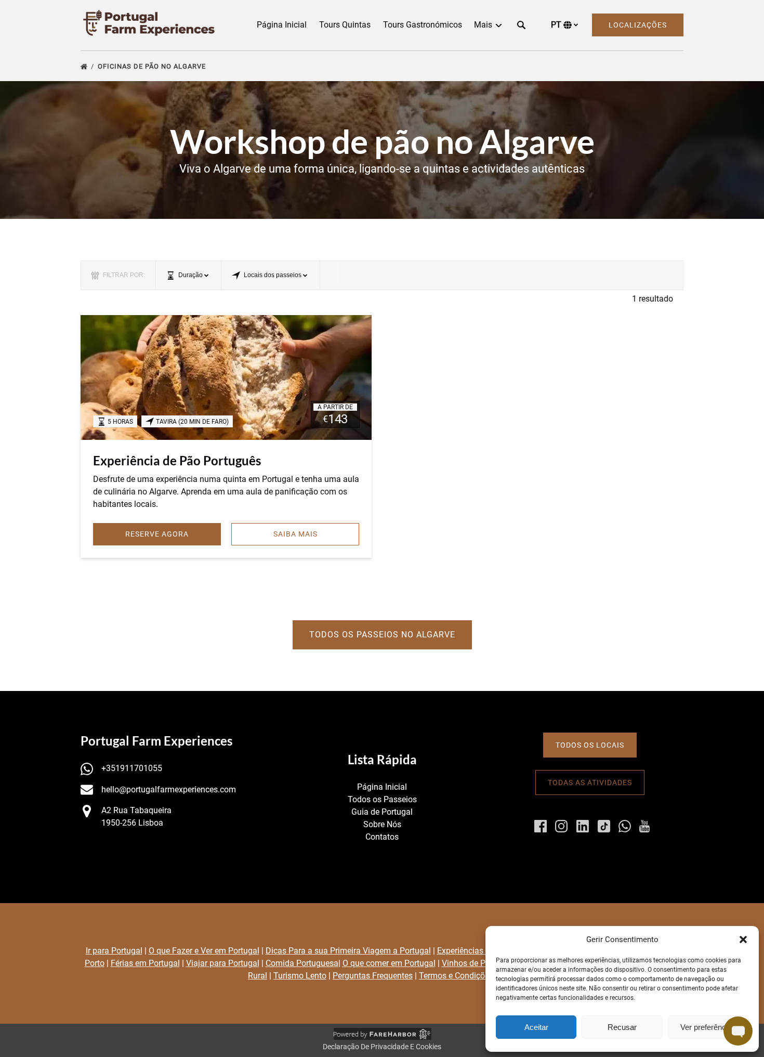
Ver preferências (708, 1027)
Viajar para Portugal (222, 963)
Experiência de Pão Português (177, 460)
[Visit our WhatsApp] (624, 826)
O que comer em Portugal (389, 963)
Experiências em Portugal (483, 951)
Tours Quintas (345, 25)
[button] (743, 939)
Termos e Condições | (459, 976)
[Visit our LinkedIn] (582, 826)
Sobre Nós (382, 824)
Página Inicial (282, 25)
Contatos (382, 837)
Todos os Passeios (382, 799)
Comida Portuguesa (302, 963)
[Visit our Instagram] (561, 826)
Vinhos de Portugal (476, 963)
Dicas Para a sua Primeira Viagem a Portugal (348, 951)
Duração (190, 275)
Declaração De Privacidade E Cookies (382, 1046)
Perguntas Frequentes (373, 976)
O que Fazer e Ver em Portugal (204, 951)
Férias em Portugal (145, 963)
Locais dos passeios (272, 275)
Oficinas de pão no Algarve (153, 66)
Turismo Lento (299, 976)
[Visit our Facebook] (540, 826)
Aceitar (536, 1027)
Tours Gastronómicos (422, 25)
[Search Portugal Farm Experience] (521, 24)
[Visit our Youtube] (644, 826)
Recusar (622, 1027)
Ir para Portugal (114, 951)
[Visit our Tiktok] (604, 826)
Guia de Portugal (382, 812)
